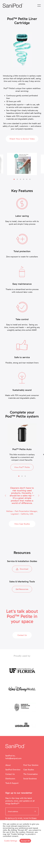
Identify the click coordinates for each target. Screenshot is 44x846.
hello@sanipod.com (13, 758)
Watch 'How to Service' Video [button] (22, 139)
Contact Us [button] (22, 635)
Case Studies (28, 769)
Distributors (10, 778)
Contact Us (10, 774)
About (8, 765)
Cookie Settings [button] (10, 841)
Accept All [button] (25, 841)
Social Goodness (30, 778)
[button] (5, 495)
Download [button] (24, 569)
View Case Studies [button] (22, 524)
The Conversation (30, 774)
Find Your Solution (30, 765)
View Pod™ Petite (22, 467)
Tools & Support (12, 783)
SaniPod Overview (12, 769)
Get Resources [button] (22, 589)
